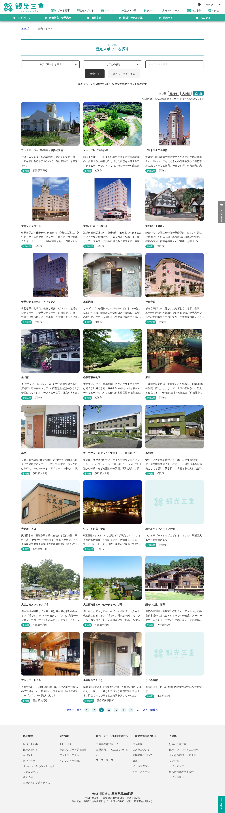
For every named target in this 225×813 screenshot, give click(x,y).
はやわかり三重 (177, 744)
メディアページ (141, 771)
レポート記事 (30, 744)
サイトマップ (176, 766)
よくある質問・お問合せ (182, 755)
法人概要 (137, 744)
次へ (145, 709)
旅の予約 (28, 777)
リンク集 (174, 760)
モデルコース (30, 771)
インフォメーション (71, 760)
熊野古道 (96, 17)
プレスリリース (104, 760)
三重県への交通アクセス (36, 782)
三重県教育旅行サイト (108, 744)
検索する (95, 73)
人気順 (186, 93)
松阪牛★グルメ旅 (133, 17)
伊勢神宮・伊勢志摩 (60, 17)
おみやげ (205, 17)
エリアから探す (112, 64)
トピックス (24, 17)
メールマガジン (141, 766)
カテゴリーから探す (50, 64)
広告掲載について (142, 755)
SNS (135, 760)
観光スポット (30, 749)
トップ (25, 28)
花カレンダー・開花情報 (73, 749)
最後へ (154, 709)
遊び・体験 (29, 760)
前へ (79, 709)
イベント (28, 755)
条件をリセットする (124, 73)
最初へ (71, 709)
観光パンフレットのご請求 (184, 749)
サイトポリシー (177, 777)
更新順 (173, 93)
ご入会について (141, 749)
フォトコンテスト (69, 755)
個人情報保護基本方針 (181, 771)
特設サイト (169, 17)
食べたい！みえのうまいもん (39, 766)
